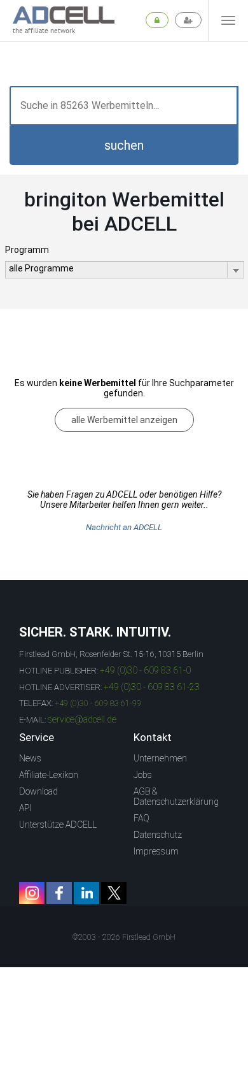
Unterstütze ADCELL (58, 824)
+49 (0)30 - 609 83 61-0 (145, 670)
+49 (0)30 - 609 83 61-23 (152, 687)
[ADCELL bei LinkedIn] (86, 893)
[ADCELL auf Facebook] (59, 893)
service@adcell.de (82, 719)
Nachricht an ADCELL (124, 527)
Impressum (156, 851)
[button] (124, 145)
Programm (27, 250)
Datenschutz (158, 835)
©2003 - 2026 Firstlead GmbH (124, 937)
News (30, 758)
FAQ (141, 818)
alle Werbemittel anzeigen (124, 420)
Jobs (143, 775)
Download (38, 791)
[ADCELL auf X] (114, 893)
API (25, 808)
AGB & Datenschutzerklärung (176, 796)
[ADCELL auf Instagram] (32, 893)
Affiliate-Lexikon (48, 775)
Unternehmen (160, 758)
